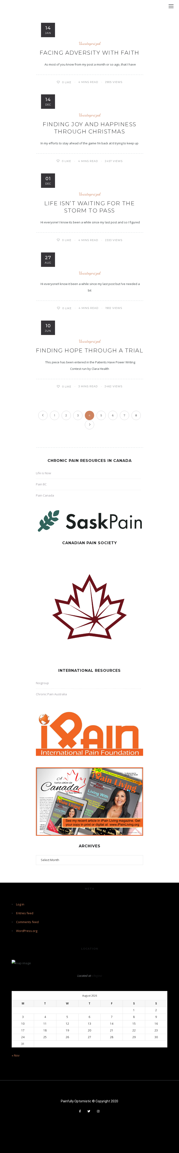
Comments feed (27, 922)
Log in (20, 904)
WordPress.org (26, 931)
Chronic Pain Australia (51, 694)
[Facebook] (80, 1111)
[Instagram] (98, 1111)
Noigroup (42, 683)
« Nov (16, 1055)
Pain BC (41, 484)
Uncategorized (89, 43)
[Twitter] (88, 1111)
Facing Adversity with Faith (89, 52)
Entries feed (24, 913)
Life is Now (43, 473)
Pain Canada (45, 495)
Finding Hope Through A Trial (89, 350)
